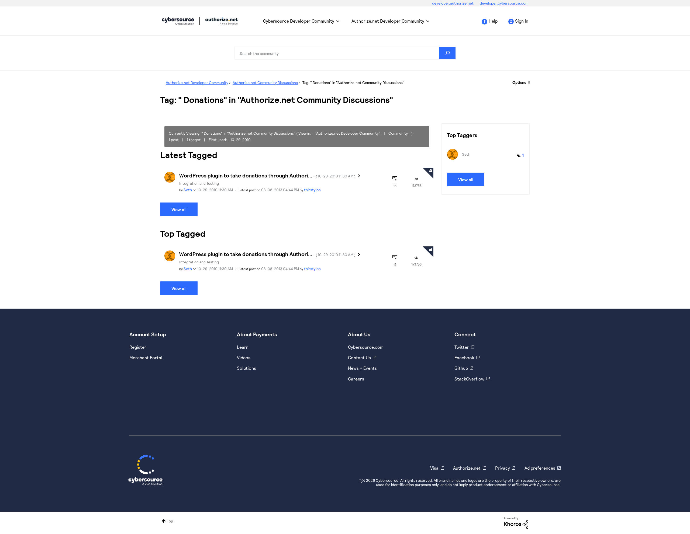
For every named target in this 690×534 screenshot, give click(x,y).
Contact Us (359, 357)
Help (493, 20)
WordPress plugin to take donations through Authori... (267, 175)
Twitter (461, 347)
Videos (243, 357)
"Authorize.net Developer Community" (347, 133)
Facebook (464, 357)
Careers (356, 378)
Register (137, 347)
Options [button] (519, 82)
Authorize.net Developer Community (387, 20)
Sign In (521, 20)
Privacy (502, 467)
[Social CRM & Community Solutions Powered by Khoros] (516, 522)
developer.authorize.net (453, 3)
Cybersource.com (366, 347)
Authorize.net (467, 467)
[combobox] (345, 53)
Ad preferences (540, 467)
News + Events (362, 368)
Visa (434, 467)
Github (461, 368)
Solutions (246, 368)
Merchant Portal (145, 357)
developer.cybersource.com (504, 3)
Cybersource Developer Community (178, 21)
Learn (243, 347)
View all (179, 209)
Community (398, 133)
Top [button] (170, 521)
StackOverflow (469, 378)
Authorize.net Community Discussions (265, 82)
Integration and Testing (199, 183)
